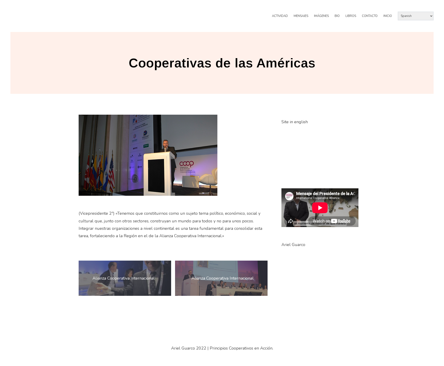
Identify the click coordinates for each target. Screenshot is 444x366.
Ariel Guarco (35, 11)
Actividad (280, 16)
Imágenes (321, 16)
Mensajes (301, 16)
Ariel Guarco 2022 (188, 348)
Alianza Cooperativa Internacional (123, 278)
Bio (337, 16)
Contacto (370, 16)
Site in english (294, 122)
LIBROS (350, 16)
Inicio (387, 16)
